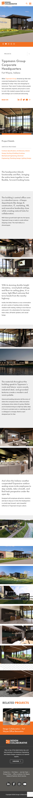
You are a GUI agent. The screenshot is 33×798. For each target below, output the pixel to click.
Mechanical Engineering (9, 156)
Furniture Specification (9, 151)
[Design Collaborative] (9, 3)
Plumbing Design (15, 158)
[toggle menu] (30, 4)
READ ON (5, 100)
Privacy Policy (7, 774)
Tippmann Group (11, 79)
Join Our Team (24, 772)
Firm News (15, 772)
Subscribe (16, 761)
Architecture (21, 151)
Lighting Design (26, 158)
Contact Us (6, 772)
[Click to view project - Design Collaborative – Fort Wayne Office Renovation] (16, 716)
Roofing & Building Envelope (16, 153)
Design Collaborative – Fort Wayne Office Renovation (14, 730)
